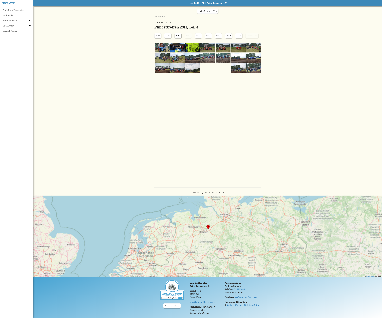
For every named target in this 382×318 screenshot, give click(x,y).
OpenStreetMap (370, 276)
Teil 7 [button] (218, 36)
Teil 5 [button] (198, 36)
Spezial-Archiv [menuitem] (10, 31)
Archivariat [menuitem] (8, 15)
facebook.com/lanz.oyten (246, 297)
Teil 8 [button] (229, 36)
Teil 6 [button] (208, 36)
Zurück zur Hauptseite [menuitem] (13, 10)
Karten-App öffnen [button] (172, 306)
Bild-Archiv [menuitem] (8, 25)
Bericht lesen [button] (252, 36)
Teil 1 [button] (158, 36)
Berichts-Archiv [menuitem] (10, 20)
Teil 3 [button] (178, 36)
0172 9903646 (238, 289)
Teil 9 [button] (239, 36)
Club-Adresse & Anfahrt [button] (208, 11)
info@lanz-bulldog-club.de (202, 302)
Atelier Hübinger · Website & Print (243, 305)
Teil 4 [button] (188, 36)
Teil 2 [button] (168, 36)
